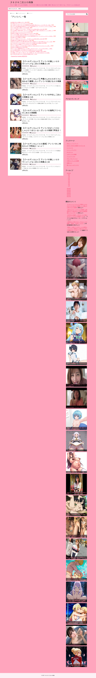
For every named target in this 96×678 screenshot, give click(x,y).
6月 (69, 178)
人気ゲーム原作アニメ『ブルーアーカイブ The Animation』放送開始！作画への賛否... (29, 51)
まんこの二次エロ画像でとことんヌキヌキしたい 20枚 (23, 44)
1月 (69, 185)
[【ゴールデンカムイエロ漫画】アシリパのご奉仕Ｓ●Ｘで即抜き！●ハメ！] (15, 148)
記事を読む (25, 73)
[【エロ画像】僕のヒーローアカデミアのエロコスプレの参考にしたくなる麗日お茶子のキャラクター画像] (77, 44)
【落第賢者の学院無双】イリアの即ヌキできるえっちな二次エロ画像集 (76, 34)
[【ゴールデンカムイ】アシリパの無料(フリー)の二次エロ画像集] (15, 115)
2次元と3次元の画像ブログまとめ (76, 145)
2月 (69, 184)
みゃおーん (70, 152)
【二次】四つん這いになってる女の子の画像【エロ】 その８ (24, 54)
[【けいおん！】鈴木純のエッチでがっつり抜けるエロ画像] (77, 73)
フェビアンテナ (71, 156)
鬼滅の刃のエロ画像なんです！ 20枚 (19, 22)
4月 (69, 181)
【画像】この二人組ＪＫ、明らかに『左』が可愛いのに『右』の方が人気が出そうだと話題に (31, 52)
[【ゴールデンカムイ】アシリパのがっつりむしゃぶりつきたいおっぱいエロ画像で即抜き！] (15, 132)
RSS (20, 8)
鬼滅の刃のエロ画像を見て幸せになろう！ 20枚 (21, 40)
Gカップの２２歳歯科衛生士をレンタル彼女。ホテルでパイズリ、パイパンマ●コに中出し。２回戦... (32, 48)
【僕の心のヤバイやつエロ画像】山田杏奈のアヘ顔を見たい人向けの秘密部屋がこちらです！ (77, 211)
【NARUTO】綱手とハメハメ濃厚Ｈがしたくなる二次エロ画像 (76, 92)
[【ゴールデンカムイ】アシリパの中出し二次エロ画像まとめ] (15, 99)
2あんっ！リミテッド (72, 143)
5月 (69, 179)
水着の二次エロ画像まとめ (17, 37)
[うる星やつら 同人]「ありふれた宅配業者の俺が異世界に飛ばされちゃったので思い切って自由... (31, 25)
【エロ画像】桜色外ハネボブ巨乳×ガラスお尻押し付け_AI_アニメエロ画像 (27, 50)
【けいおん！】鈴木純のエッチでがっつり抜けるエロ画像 (76, 77)
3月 (69, 182)
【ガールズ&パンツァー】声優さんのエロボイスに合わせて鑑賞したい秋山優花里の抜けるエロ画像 (76, 63)
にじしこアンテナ (71, 150)
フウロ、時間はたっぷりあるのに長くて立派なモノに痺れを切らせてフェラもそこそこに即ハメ (31, 45)
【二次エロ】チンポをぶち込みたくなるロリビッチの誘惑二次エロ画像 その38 (28, 43)
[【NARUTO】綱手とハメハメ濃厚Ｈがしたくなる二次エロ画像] (77, 88)
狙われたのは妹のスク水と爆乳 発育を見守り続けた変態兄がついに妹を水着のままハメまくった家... (32, 41)
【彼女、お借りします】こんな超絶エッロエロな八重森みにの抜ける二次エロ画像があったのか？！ (77, 229)
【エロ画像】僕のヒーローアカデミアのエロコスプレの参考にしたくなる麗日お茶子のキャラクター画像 (76, 48)
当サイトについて (13, 8)
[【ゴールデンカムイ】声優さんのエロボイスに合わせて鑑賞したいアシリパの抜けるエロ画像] (15, 83)
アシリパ (34, 66)
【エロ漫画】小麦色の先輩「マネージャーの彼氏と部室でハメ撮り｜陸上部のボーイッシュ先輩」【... (32, 30)
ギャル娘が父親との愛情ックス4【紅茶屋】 (21, 27)
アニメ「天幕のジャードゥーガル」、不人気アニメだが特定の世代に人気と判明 (28, 29)
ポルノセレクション (72, 158)
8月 (69, 174)
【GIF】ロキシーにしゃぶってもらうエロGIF (21, 23)
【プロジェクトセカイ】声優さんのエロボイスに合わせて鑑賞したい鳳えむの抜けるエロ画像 (77, 206)
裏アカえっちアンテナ (73, 165)
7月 (69, 176)
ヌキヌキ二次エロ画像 (21, 2)
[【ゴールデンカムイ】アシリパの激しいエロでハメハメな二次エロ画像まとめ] (15, 66)
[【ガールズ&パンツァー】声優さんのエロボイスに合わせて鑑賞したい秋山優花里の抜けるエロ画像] (77, 58)
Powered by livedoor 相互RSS (19, 56)
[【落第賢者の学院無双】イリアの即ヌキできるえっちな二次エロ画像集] (77, 29)
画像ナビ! (69, 163)
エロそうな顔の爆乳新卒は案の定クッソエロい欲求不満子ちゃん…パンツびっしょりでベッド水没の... (32, 26)
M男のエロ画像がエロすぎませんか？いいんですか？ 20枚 (24, 33)
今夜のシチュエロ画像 (73, 161)
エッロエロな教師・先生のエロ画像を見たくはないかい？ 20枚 (25, 34)
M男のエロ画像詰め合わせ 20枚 (18, 47)
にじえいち (70, 148)
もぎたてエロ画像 (71, 154)
